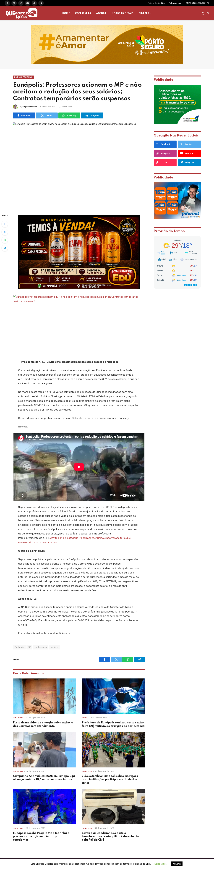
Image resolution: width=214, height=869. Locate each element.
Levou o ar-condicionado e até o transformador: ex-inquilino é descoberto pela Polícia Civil (110, 836)
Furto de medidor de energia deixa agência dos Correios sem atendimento (43, 724)
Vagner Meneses (29, 107)
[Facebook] (5, 224)
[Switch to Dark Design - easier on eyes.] (203, 13)
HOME (66, 13)
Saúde (85, 718)
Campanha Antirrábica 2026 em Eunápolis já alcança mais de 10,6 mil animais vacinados (44, 778)
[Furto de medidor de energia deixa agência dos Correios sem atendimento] (44, 696)
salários (54, 647)
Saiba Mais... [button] (160, 863)
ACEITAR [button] (177, 864)
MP (29, 647)
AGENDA (101, 13)
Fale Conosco (175, 3)
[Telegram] (5, 248)
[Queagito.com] (21, 13)
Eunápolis (19, 647)
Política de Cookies (156, 3)
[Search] (207, 13)
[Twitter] (5, 232)
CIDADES (144, 13)
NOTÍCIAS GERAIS (122, 13)
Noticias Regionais (23, 77)
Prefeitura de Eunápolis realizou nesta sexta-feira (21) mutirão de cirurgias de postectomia (113, 724)
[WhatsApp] (5, 240)
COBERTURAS (83, 13)
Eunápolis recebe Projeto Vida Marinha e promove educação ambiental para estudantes (41, 836)
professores (41, 647)
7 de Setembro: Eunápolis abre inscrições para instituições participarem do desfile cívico (110, 779)
